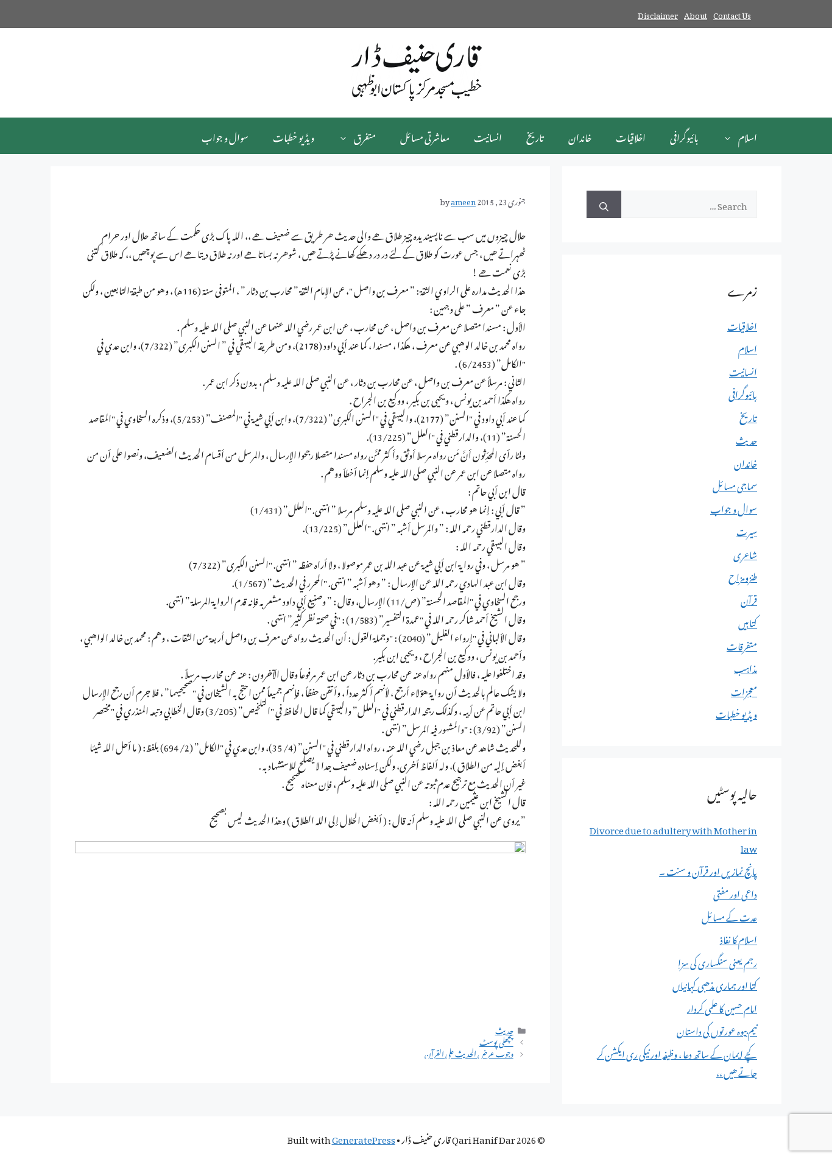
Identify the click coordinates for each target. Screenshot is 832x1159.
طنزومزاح (742, 575)
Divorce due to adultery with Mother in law (673, 837)
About (695, 14)
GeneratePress (363, 1137)
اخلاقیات (631, 135)
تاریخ (535, 135)
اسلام (747, 135)
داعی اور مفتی (735, 892)
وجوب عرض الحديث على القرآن (469, 1052)
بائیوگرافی (684, 135)
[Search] (604, 204)
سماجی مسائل (735, 484)
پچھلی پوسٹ (496, 1041)
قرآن (749, 598)
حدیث (504, 1029)
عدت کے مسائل (729, 915)
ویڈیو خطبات (293, 135)
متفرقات (742, 644)
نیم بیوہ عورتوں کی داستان (717, 1029)
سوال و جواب (225, 135)
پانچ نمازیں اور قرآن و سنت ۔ (708, 869)
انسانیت (488, 135)
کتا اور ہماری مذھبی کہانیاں (714, 983)
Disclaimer (658, 14)
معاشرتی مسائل (424, 135)
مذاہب (745, 666)
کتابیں (747, 621)
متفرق (365, 135)
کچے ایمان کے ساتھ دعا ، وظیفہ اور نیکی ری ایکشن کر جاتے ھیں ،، (677, 1061)
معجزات (744, 690)
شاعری (745, 553)
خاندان (579, 135)
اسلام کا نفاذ (738, 937)
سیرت (746, 529)
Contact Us (732, 14)
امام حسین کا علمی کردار (722, 1006)
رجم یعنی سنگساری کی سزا (717, 961)
